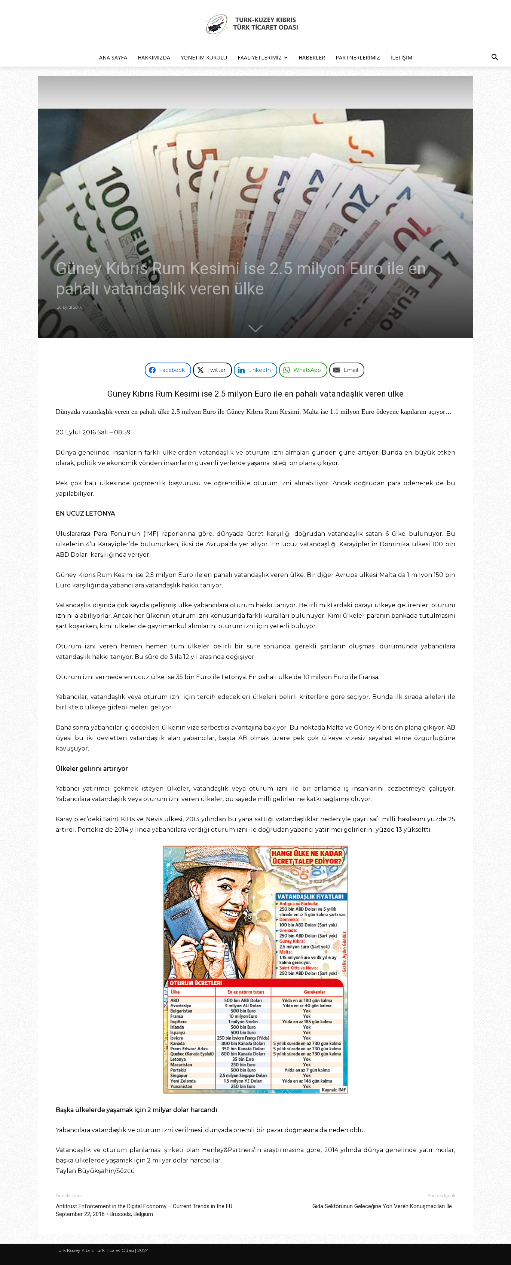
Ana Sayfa (113, 57)
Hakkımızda (154, 57)
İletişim (401, 57)
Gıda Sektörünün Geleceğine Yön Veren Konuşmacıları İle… (383, 1206)
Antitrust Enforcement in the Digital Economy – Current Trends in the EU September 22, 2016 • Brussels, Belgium (144, 1210)
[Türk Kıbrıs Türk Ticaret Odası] (255, 24)
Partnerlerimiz (358, 57)
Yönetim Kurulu (204, 57)
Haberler (312, 57)
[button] (495, 58)
